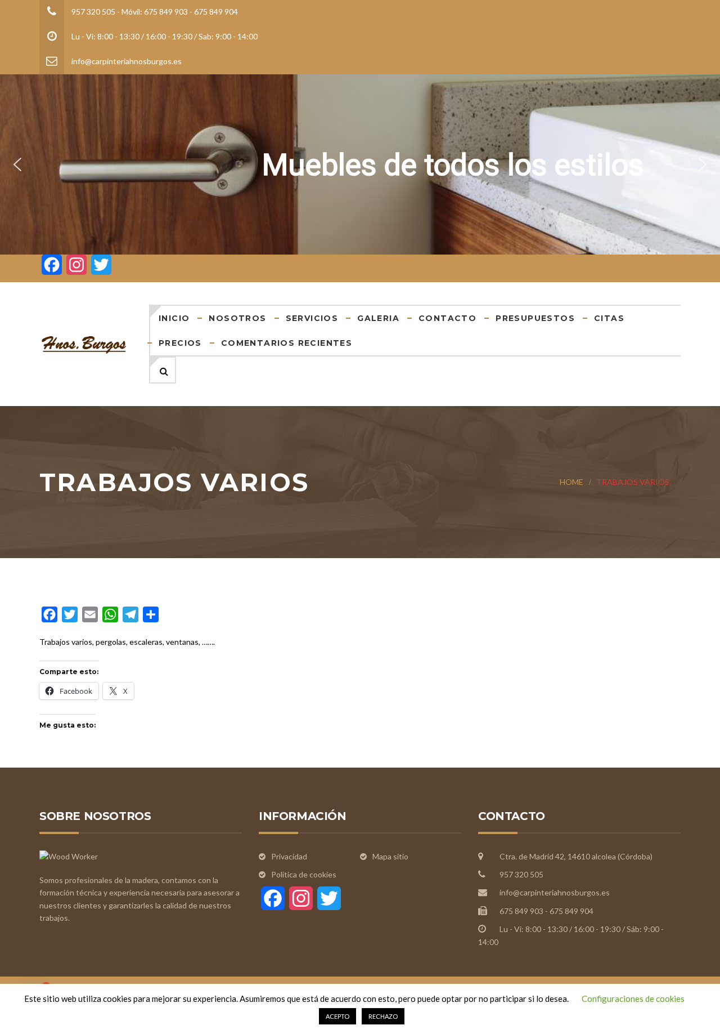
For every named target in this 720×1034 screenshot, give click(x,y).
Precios (180, 343)
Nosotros (237, 318)
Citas (609, 318)
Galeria (378, 318)
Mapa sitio (390, 856)
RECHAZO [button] (383, 1016)
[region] (360, 164)
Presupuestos (535, 318)
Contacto (447, 318)
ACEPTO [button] (337, 1016)
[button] (17, 164)
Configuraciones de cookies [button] (633, 998)
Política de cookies (303, 874)
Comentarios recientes (286, 343)
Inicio (174, 318)
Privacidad (289, 856)
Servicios (312, 318)
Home (571, 482)
